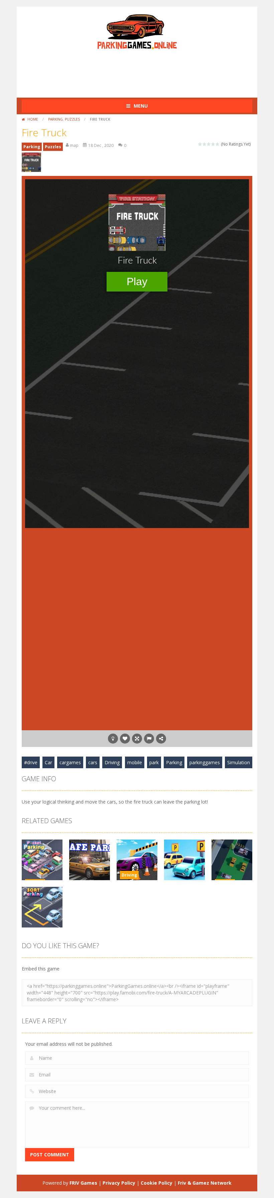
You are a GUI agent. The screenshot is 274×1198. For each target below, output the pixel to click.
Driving (112, 762)
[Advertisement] (143, 71)
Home (32, 119)
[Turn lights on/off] (113, 739)
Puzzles (72, 119)
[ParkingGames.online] (137, 31)
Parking (55, 119)
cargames (70, 762)
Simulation (238, 762)
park (154, 762)
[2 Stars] (204, 144)
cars (92, 762)
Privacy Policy (119, 1183)
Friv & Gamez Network (205, 1183)
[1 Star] (200, 144)
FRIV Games (83, 1183)
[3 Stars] (209, 144)
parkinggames (204, 762)
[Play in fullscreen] (137, 739)
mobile (134, 762)
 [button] (149, 739)
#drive (30, 762)
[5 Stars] (218, 144)
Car (48, 762)
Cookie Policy (156, 1183)
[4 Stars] (213, 144)
